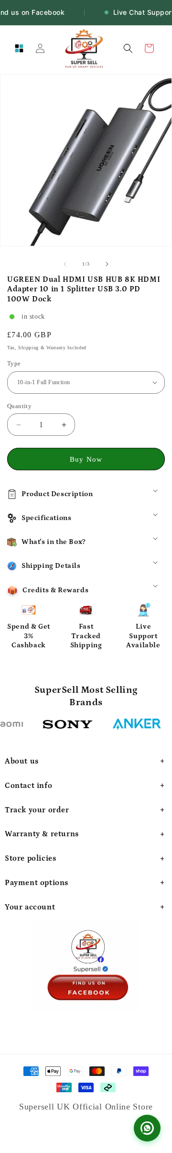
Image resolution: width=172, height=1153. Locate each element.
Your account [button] (30, 907)
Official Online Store (113, 1106)
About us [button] (22, 761)
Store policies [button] (30, 858)
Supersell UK (46, 1106)
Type (14, 363)
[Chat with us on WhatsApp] (147, 1128)
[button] (19, 48)
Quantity (19, 406)
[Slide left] (64, 264)
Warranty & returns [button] (42, 834)
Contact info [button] (28, 785)
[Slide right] (107, 264)
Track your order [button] (37, 810)
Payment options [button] (36, 882)
